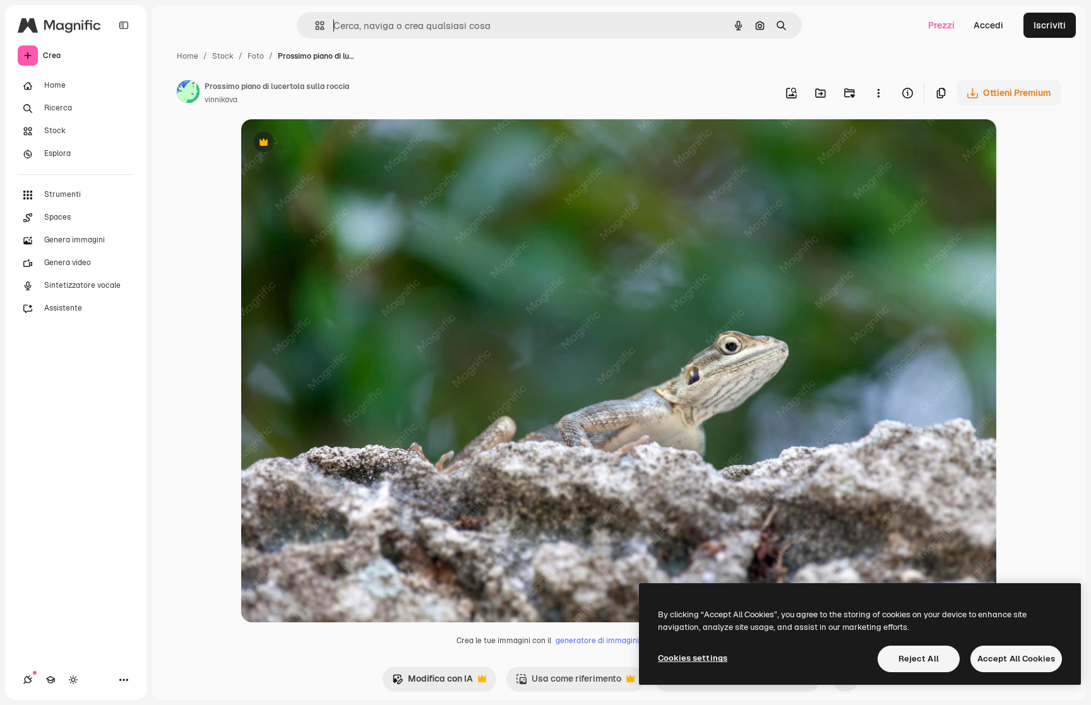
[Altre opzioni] (878, 92)
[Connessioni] (28, 680)
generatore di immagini (597, 641)
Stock (223, 56)
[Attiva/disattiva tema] (73, 680)
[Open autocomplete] (314, 25)
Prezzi (941, 25)
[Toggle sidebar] (124, 25)
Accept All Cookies (1016, 658)
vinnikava (221, 100)
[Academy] (50, 680)
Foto (255, 56)
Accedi (988, 25)
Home (187, 56)
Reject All (918, 658)
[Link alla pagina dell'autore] (188, 93)
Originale (324, 144)
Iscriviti (1050, 25)
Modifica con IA (432, 682)
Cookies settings (692, 658)
